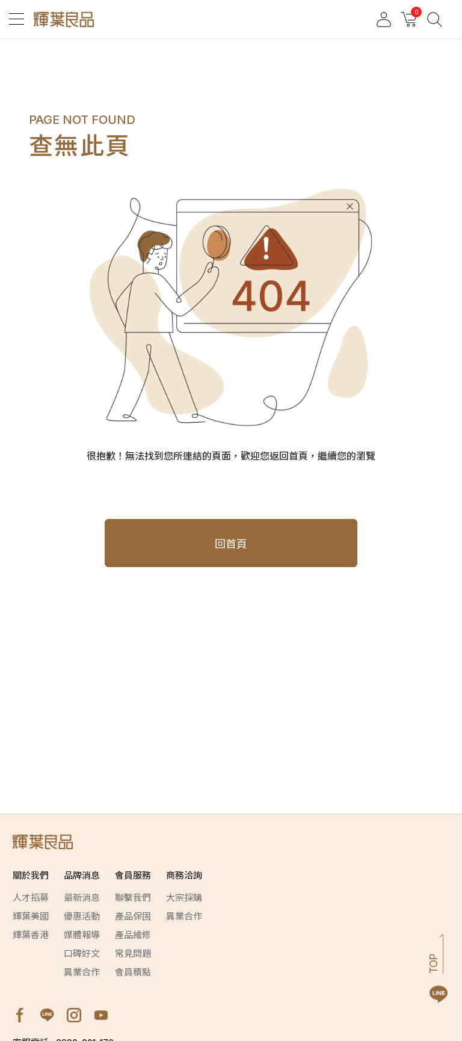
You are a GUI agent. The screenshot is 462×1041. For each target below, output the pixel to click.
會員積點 (133, 972)
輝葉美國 (31, 916)
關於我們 (31, 875)
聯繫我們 (133, 897)
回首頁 (231, 544)
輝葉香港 (31, 935)
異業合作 (82, 972)
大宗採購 (184, 897)
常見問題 (133, 953)
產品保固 (133, 916)
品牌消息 (82, 875)
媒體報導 (82, 935)
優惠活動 (82, 916)
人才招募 (31, 897)
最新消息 (82, 897)
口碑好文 (82, 953)
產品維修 (133, 935)
